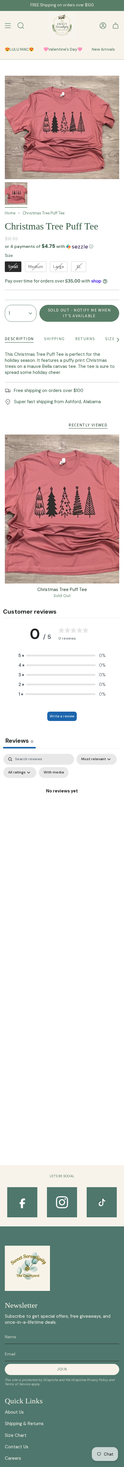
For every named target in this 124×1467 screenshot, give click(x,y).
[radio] (13, 266)
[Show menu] (8, 25)
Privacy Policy (97, 1380)
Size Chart (15, 1435)
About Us (14, 1412)
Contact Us (16, 1447)
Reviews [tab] (19, 741)
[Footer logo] (27, 1268)
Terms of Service (17, 1384)
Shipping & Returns (24, 1424)
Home (10, 213)
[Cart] (115, 25)
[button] (62, 246)
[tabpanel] (62, 805)
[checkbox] (54, 772)
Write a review (62, 716)
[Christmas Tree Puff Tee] (62, 509)
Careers (13, 1458)
